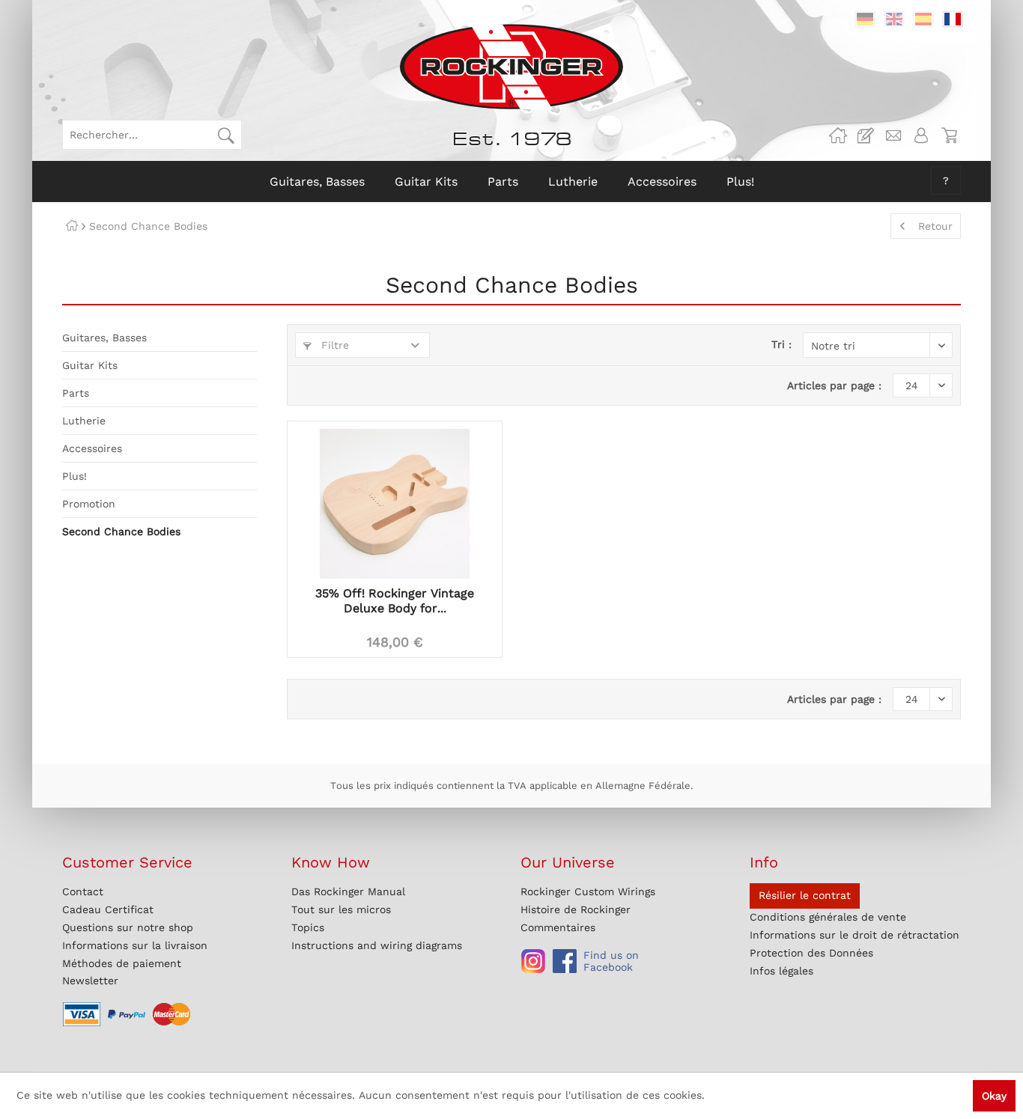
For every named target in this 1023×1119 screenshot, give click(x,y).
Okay (994, 1096)
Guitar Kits (90, 365)
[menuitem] (152, 135)
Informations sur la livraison (134, 945)
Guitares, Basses (104, 338)
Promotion (88, 504)
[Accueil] (72, 226)
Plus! (74, 476)
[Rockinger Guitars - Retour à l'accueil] (511, 66)
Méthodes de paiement (121, 963)
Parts (75, 393)
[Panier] (949, 135)
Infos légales (781, 971)
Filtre (333, 345)
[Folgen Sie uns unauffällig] (533, 961)
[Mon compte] (921, 135)
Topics (307, 927)
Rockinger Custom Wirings (587, 891)
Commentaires (557, 927)
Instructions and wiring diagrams (376, 945)
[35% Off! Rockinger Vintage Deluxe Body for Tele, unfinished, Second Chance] (394, 504)
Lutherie (84, 421)
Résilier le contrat (805, 895)
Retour (935, 226)
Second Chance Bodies (121, 531)
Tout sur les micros (341, 909)
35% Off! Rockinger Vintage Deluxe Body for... (394, 600)
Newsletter (90, 981)
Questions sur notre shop (127, 927)
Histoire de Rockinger (575, 909)
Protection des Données (811, 953)
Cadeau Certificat (108, 909)
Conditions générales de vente (828, 917)
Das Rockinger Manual (348, 891)
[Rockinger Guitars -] (838, 135)
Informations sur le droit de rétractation (854, 935)
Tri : (781, 344)
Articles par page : (834, 385)
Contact (82, 891)
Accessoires (92, 448)
